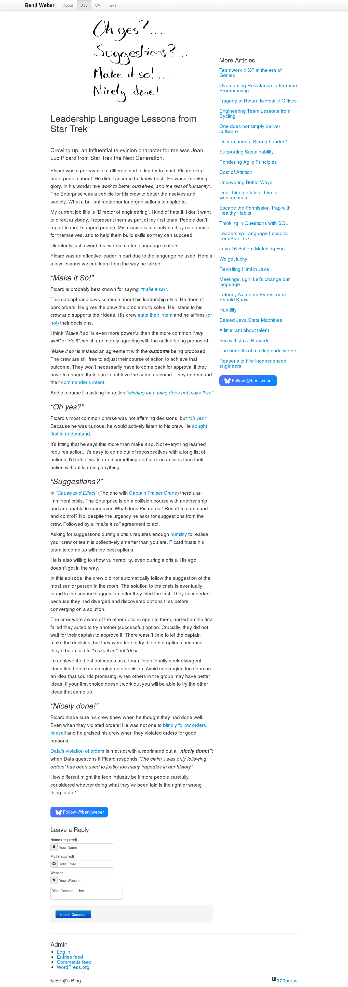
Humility (228, 309)
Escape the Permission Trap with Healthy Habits (255, 210)
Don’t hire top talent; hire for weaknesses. (249, 195)
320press (287, 980)
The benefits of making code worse (257, 350)
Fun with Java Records (244, 340)
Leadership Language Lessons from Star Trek (253, 235)
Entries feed (70, 956)
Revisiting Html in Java (244, 268)
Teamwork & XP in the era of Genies (250, 72)
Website (56, 872)
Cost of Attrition (235, 171)
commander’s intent (82, 381)
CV (97, 5)
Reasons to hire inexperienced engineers (252, 363)
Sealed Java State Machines (250, 319)
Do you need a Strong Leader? (253, 141)
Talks (112, 5)
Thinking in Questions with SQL (253, 222)
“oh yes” (197, 418)
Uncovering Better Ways (245, 181)
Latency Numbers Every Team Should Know (252, 297)
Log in (63, 951)
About (68, 5)
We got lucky (233, 258)
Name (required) (63, 839)
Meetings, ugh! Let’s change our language (254, 281)
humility (178, 533)
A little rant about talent (244, 329)
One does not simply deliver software (249, 128)
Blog (84, 5)
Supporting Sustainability (246, 151)
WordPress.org (73, 966)
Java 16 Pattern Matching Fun (252, 248)
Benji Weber (40, 5)
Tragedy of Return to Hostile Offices (258, 100)
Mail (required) (62, 856)
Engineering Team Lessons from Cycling (254, 113)
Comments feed (74, 961)
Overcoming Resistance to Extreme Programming (258, 88)
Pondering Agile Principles (248, 161)
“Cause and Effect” (76, 492)
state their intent (155, 314)
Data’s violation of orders (77, 750)
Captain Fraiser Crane (153, 492)
